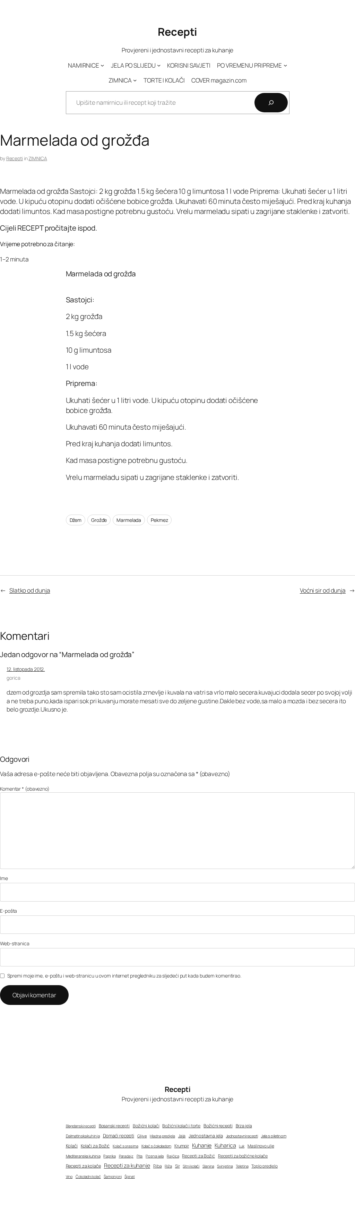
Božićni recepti (218, 1126)
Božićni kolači (146, 1126)
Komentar (25, 788)
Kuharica (225, 1145)
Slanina (208, 1166)
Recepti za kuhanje (127, 1165)
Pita (140, 1156)
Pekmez (159, 520)
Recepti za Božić (198, 1156)
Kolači (72, 1146)
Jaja (182, 1136)
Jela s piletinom (273, 1135)
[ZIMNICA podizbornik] (135, 80)
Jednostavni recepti (242, 1135)
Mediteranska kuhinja (83, 1156)
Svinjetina (225, 1166)
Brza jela (244, 1126)
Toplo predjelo (264, 1166)
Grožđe (99, 520)
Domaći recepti (119, 1136)
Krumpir (181, 1146)
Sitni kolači (191, 1166)
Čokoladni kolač (88, 1176)
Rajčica (173, 1156)
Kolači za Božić (95, 1146)
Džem (76, 520)
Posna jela (155, 1156)
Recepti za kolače (83, 1166)
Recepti (177, 31)
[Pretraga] (271, 102)
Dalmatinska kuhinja (83, 1135)
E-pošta (8, 910)
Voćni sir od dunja (323, 590)
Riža (168, 1166)
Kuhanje (201, 1145)
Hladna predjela (162, 1135)
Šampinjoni (112, 1176)
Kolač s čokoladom (156, 1145)
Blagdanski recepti (81, 1126)
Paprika (109, 1156)
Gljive (142, 1135)
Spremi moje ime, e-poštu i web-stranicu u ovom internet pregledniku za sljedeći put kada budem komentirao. (124, 975)
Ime (4, 878)
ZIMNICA (37, 158)
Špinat (129, 1176)
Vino (69, 1176)
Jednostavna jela (206, 1136)
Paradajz (126, 1156)
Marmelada (128, 520)
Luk (241, 1146)
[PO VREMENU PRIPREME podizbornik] (285, 65)
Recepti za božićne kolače (243, 1156)
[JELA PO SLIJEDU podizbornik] (159, 65)
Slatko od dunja (29, 590)
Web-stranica (14, 943)
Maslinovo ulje (261, 1146)
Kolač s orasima (125, 1145)
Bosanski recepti (114, 1126)
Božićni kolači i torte (181, 1126)
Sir (177, 1166)
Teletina (242, 1166)
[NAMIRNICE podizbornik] (102, 65)
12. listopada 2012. (26, 669)
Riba (157, 1166)
